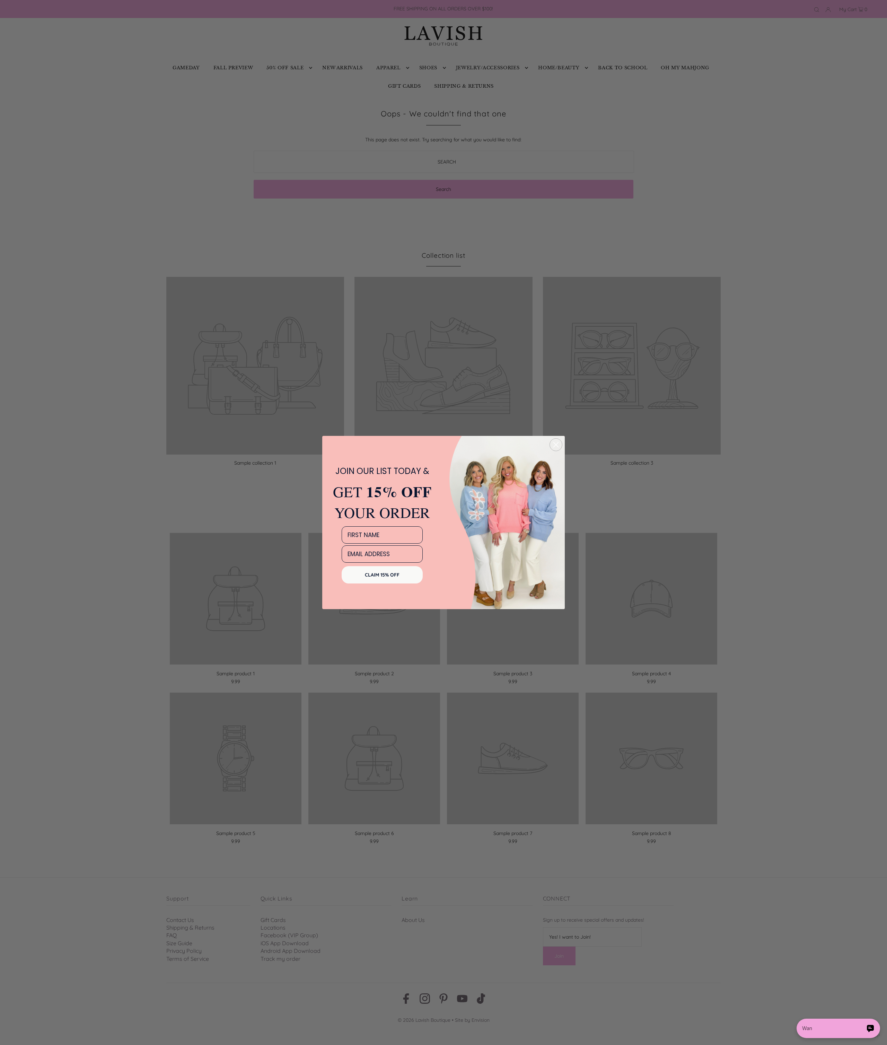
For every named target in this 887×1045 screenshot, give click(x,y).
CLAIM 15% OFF (382, 575)
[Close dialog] (556, 445)
